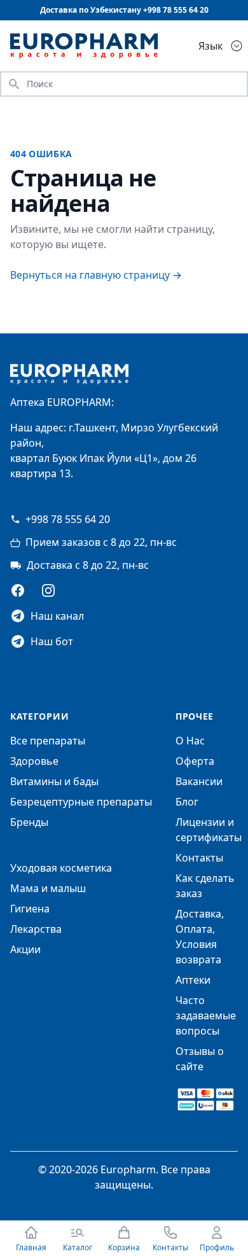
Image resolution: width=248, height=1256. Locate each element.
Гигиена (30, 909)
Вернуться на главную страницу (96, 275)
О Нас (190, 741)
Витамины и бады (54, 781)
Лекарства (36, 929)
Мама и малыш (48, 888)
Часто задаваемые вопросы (206, 1015)
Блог (187, 802)
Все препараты (47, 741)
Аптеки (193, 980)
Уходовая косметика (61, 868)
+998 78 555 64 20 (67, 519)
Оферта (195, 761)
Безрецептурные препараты (81, 802)
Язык (210, 46)
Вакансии (199, 781)
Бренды (29, 822)
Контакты (199, 858)
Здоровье (34, 761)
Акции (25, 949)
